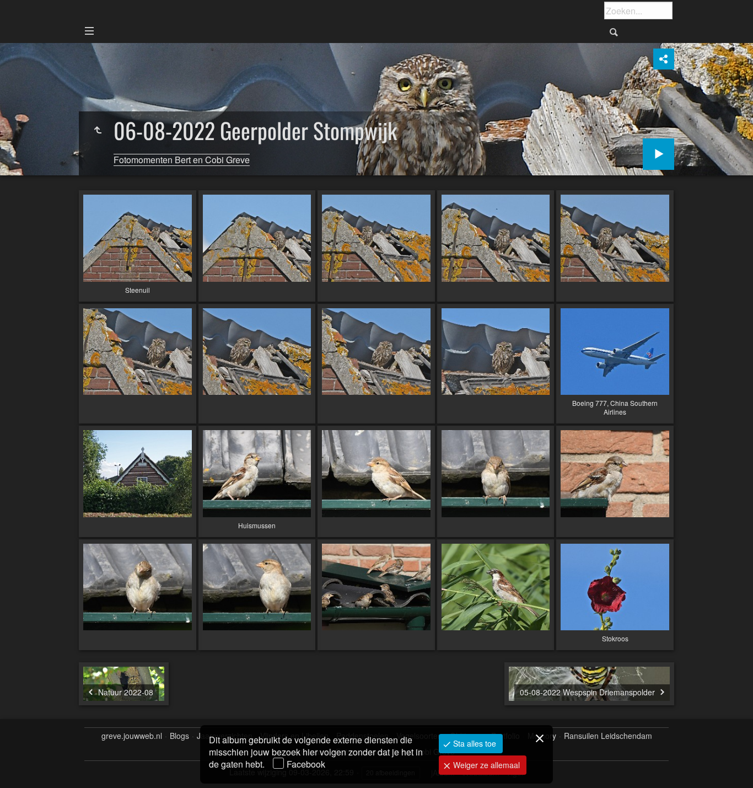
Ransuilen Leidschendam (608, 736)
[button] (22, 766)
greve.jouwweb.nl (131, 736)
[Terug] (97, 130)
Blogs (179, 736)
